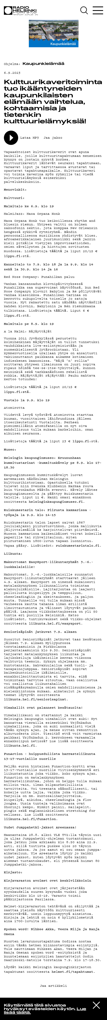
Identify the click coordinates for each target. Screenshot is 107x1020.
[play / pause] (11, 138)
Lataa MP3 (29, 137)
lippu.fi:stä (16, 391)
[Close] (96, 1005)
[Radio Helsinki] (22, 10)
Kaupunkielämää (43, 64)
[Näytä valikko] (98, 10)
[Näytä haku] (86, 10)
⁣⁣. (79, 545)
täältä (56, 251)
